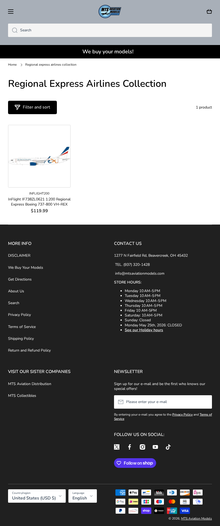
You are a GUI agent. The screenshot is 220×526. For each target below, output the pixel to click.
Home (12, 65)
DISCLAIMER (19, 255)
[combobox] (110, 30)
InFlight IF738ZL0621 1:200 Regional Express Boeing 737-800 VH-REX (39, 202)
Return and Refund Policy (29, 350)
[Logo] (110, 11)
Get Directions (20, 279)
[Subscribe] (205, 402)
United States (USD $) (34, 498)
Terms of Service (22, 326)
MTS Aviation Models (196, 518)
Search (13, 302)
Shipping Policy (21, 338)
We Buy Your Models (25, 267)
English (79, 498)
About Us (16, 291)
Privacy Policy (19, 314)
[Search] (12, 30)
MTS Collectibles (22, 395)
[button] (209, 11)
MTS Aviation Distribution (29, 383)
